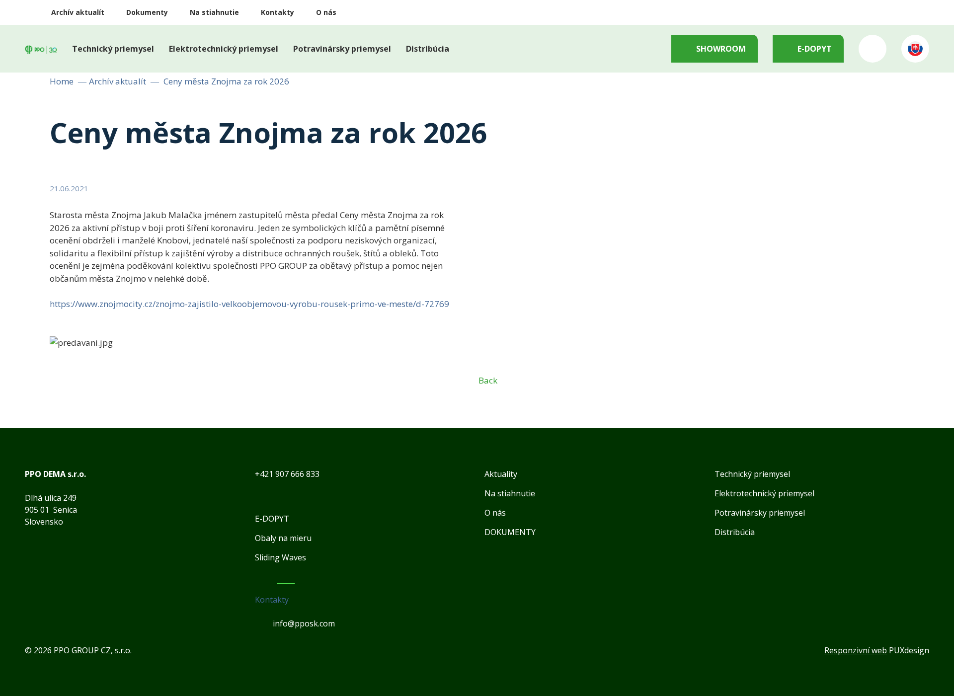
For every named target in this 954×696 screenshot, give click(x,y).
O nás (326, 12)
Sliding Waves (280, 557)
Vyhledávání (872, 49)
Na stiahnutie (214, 12)
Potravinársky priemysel (342, 48)
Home (62, 81)
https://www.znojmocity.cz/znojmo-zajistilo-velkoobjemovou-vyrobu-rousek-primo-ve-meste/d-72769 (249, 303)
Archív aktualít (77, 12)
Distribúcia (427, 48)
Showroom (721, 48)
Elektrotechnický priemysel (223, 48)
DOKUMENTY (510, 532)
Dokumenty (147, 12)
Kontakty (277, 12)
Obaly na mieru (283, 538)
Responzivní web (855, 650)
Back (487, 380)
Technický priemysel (113, 48)
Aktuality (500, 473)
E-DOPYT (814, 48)
